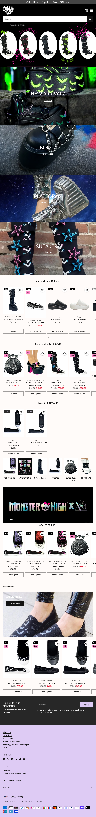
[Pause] (65, 63)
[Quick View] (20, 290)
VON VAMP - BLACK (13, 383)
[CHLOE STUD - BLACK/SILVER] (13, 423)
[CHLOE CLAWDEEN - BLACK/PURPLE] (13, 544)
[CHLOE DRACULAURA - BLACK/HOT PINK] (57, 544)
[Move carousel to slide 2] (54, 63)
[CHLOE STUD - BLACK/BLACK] (36, 423)
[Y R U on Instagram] (16, 759)
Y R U (18, 801)
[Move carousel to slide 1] (38, 63)
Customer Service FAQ (15, 780)
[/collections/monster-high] (48, 505)
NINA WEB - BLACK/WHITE (35, 323)
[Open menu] (91, 10)
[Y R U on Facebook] (4, 759)
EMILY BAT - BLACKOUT (46, 683)
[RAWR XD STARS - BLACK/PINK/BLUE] (57, 363)
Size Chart (7, 735)
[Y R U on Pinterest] (12, 759)
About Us (7, 732)
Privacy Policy (8, 738)
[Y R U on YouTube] (24, 759)
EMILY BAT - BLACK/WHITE (17, 683)
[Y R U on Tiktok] (20, 759)
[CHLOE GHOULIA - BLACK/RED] (35, 544)
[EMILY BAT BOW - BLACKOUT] (76, 659)
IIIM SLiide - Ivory (80, 319)
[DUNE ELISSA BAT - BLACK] (13, 300)
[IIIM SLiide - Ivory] (79, 300)
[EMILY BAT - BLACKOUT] (46, 659)
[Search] (90, 19)
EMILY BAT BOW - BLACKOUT (75, 683)
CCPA (5, 747)
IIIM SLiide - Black (57, 319)
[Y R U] (8, 10)
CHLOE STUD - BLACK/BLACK (36, 443)
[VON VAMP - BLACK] (13, 363)
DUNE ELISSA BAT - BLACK (13, 319)
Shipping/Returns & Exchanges (16, 744)
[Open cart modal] (86, 10)
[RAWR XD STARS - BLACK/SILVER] (79, 363)
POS (23, 801)
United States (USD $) (15, 797)
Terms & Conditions (11, 741)
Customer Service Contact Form (14, 773)
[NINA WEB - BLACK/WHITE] (35, 302)
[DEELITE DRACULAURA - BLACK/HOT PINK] (35, 363)
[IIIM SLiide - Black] (57, 300)
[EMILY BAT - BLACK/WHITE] (17, 659)
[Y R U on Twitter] (8, 759)
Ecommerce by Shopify (35, 801)
